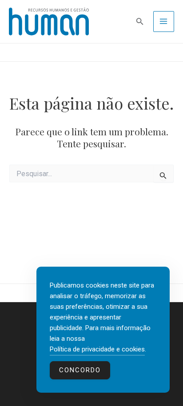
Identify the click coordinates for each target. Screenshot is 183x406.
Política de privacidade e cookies (97, 349)
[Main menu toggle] (164, 21)
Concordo (80, 370)
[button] (140, 21)
